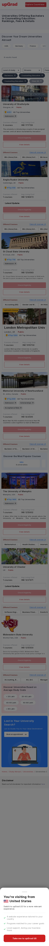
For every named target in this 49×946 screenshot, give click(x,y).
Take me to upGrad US (25, 938)
